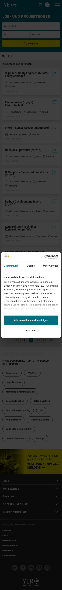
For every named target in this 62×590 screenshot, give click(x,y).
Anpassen (29, 330)
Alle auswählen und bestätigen (31, 320)
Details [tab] (31, 265)
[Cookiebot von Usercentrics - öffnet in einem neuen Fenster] (44, 257)
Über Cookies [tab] (50, 265)
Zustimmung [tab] (11, 265)
